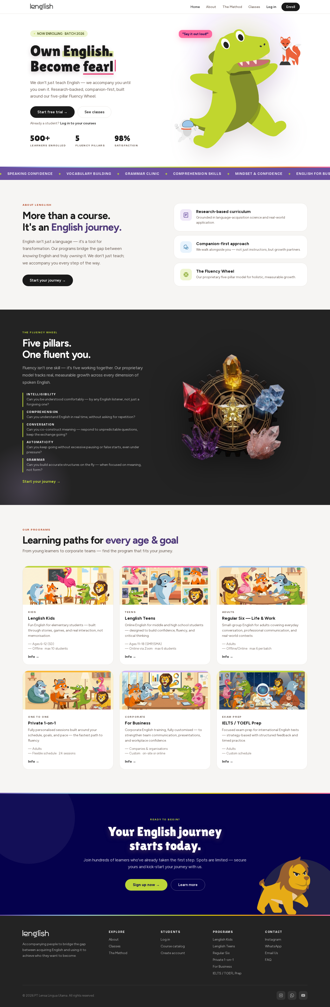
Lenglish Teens (224, 946)
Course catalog (173, 946)
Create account (173, 953)
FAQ (268, 960)
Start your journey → (48, 280)
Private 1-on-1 (223, 960)
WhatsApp (273, 946)
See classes (94, 112)
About (211, 7)
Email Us (271, 953)
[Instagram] (281, 995)
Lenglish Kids (223, 939)
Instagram (273, 939)
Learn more (188, 885)
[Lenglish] (41, 7)
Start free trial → (52, 112)
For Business (222, 966)
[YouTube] (303, 995)
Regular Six (221, 953)
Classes (254, 7)
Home (195, 7)
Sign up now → (146, 885)
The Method (232, 7)
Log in (271, 7)
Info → (33, 657)
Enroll (290, 7)
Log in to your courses (78, 123)
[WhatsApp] (292, 995)
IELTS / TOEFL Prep (227, 973)
